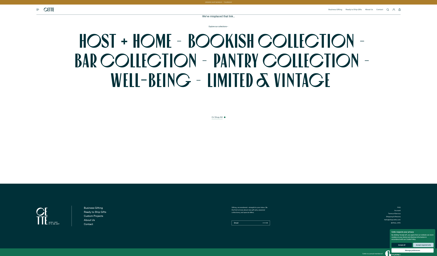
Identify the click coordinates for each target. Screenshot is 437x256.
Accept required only (423, 245)
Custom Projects (93, 215)
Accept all (401, 245)
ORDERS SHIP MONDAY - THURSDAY (218, 2)
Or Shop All (217, 117)
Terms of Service (394, 214)
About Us (89, 220)
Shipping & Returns (393, 217)
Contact (88, 224)
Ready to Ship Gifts (95, 211)
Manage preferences (412, 250)
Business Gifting (93, 207)
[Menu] (37, 9)
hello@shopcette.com (392, 220)
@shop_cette (396, 223)
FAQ (399, 207)
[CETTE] (49, 9)
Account (397, 210)
